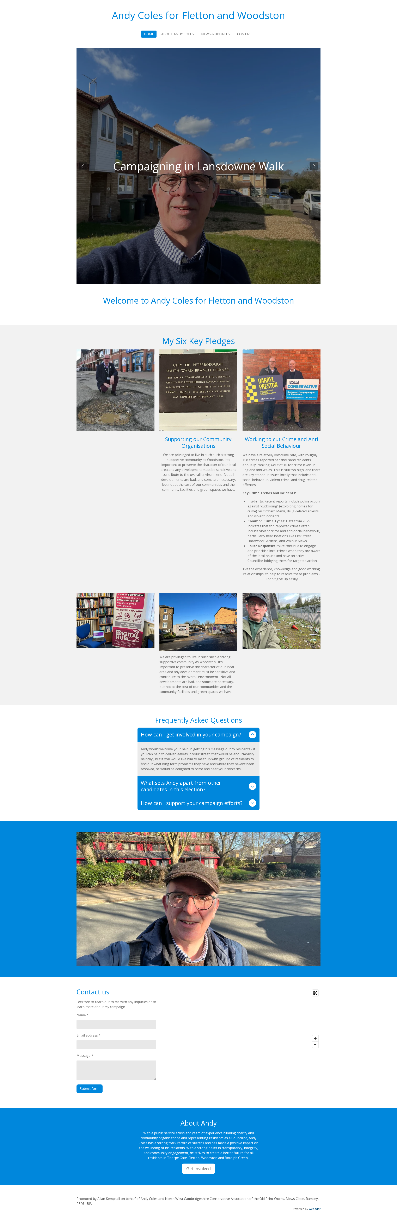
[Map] (260, 1019)
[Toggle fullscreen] (315, 993)
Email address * (88, 1035)
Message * (85, 1055)
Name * (82, 1015)
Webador (314, 1209)
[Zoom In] (315, 1038)
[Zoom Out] (315, 1044)
